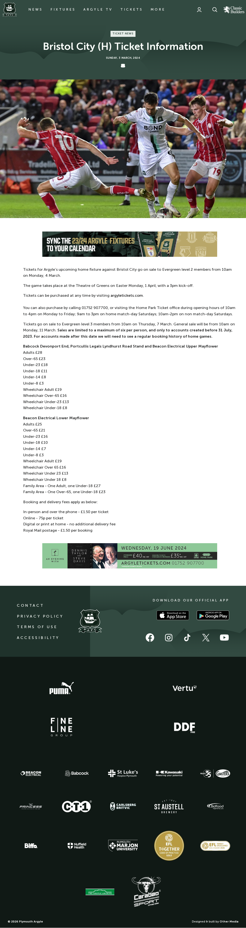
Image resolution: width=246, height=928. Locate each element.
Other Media (229, 921)
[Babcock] (77, 773)
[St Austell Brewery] (169, 806)
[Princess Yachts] (31, 806)
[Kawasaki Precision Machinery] (169, 773)
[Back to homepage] (9, 9)
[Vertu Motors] (184, 688)
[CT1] (77, 806)
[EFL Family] (215, 846)
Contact (30, 605)
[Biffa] (31, 846)
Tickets (131, 9)
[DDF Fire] (184, 727)
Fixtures (63, 9)
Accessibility (38, 637)
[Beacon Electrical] (31, 773)
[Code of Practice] (169, 846)
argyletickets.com (127, 295)
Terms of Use (37, 627)
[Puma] (61, 688)
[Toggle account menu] (199, 9)
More (158, 9)
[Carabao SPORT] (146, 892)
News (35, 9)
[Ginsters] (215, 773)
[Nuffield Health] (77, 846)
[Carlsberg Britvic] (123, 806)
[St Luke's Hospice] (123, 773)
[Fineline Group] (61, 727)
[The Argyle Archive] (100, 891)
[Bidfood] (215, 806)
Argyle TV (98, 9)
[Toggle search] (215, 9)
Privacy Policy (40, 616)
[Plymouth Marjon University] (123, 846)
